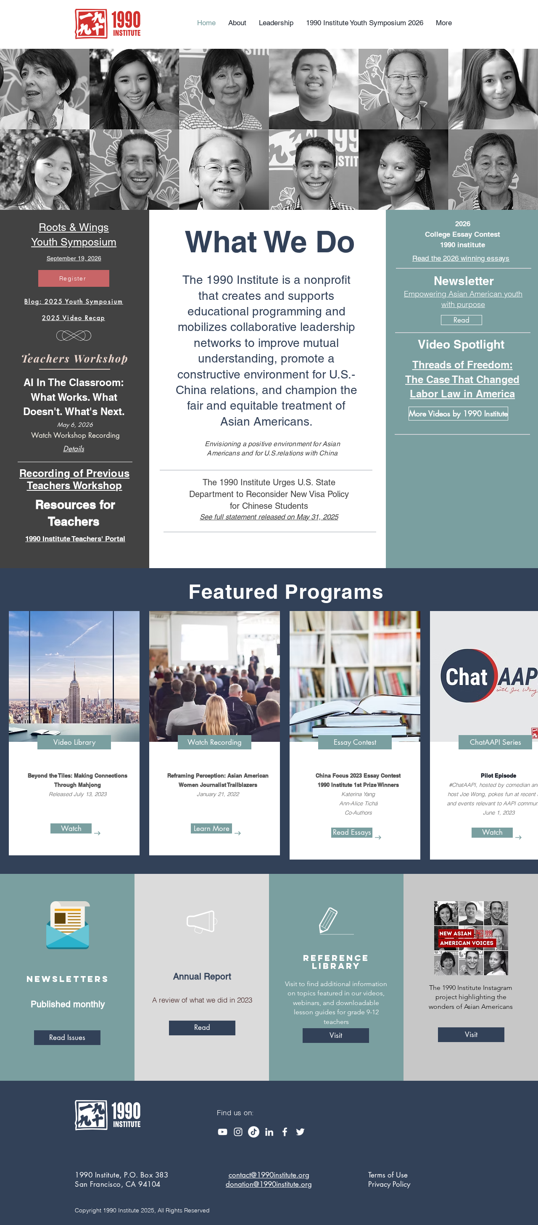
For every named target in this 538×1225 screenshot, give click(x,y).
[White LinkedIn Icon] (269, 1132)
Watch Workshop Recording (75, 435)
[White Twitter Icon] (300, 1132)
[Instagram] (238, 1132)
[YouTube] (222, 1132)
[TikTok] (253, 1132)
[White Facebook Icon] (284, 1132)
